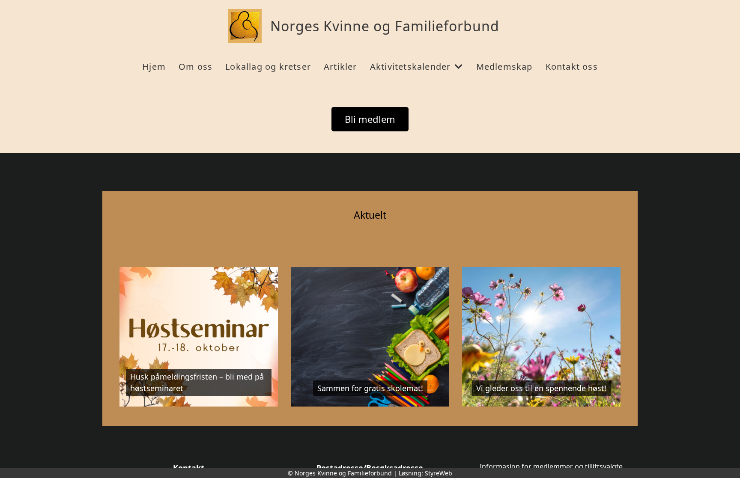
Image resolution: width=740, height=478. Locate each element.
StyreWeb (438, 473)
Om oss (195, 66)
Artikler (340, 66)
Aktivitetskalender (410, 66)
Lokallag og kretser (268, 66)
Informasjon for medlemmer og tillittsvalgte (551, 466)
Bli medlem (370, 119)
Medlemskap (504, 66)
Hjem (154, 66)
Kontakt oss (572, 66)
